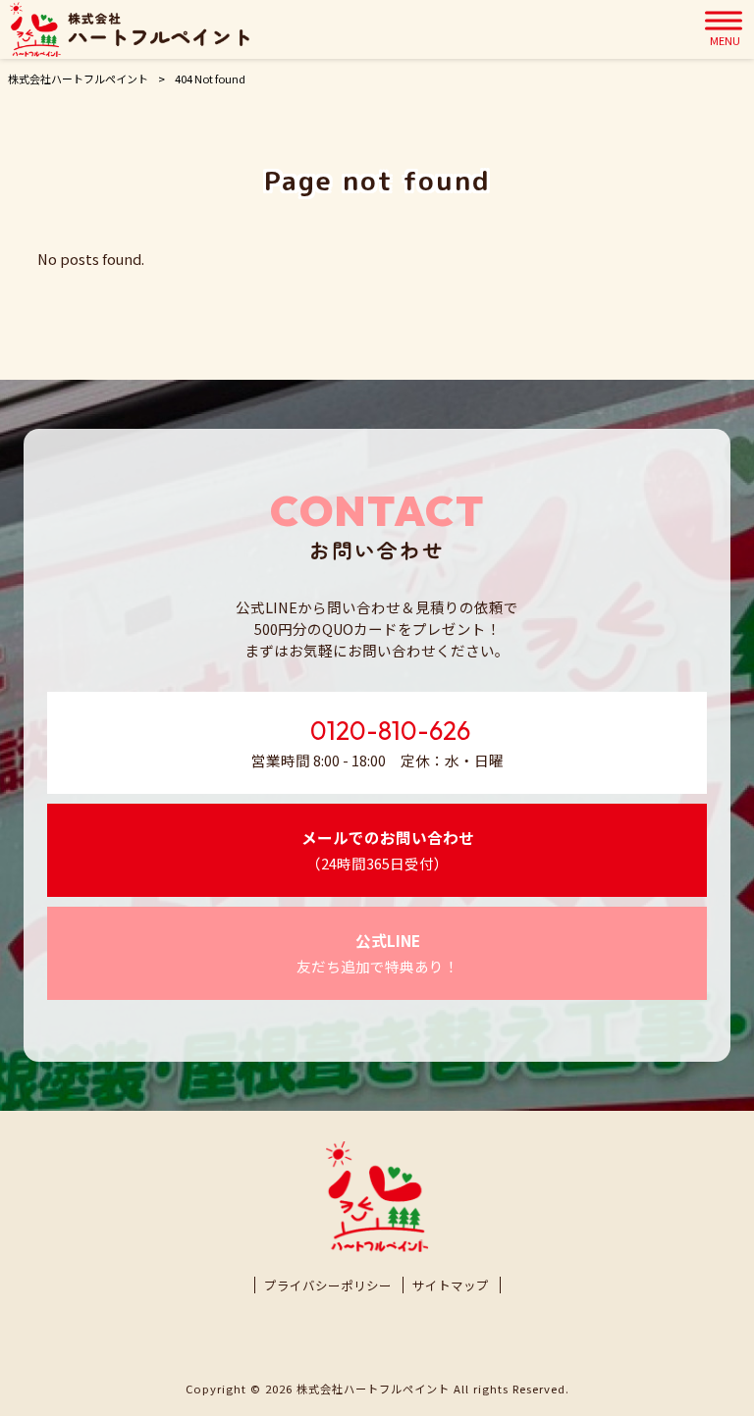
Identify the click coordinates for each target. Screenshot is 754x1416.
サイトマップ (450, 1285)
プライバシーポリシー (328, 1285)
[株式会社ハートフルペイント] (129, 29)
